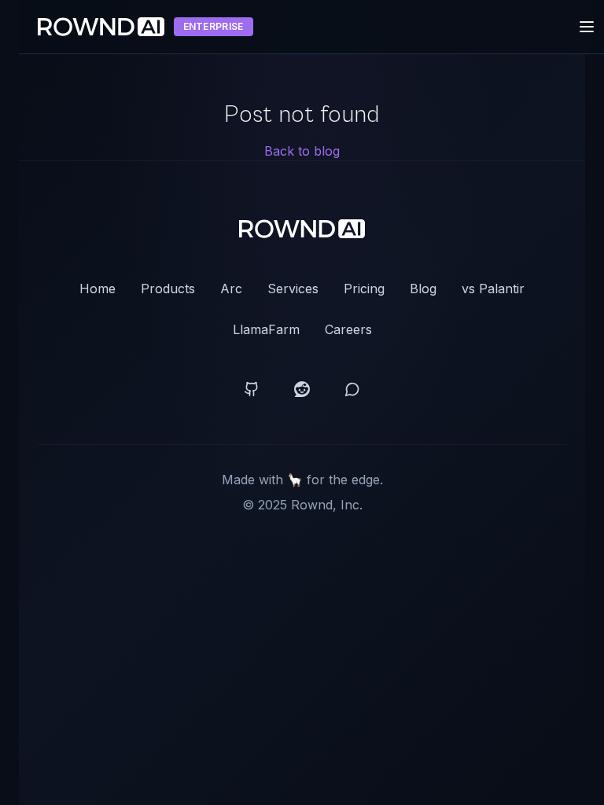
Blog (423, 288)
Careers (348, 329)
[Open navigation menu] (586, 26)
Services (293, 288)
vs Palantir (493, 288)
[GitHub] (251, 389)
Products (168, 288)
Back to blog (302, 151)
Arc (231, 288)
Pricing (364, 288)
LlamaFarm (266, 329)
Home (97, 288)
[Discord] (352, 389)
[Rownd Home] (302, 228)
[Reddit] (302, 389)
